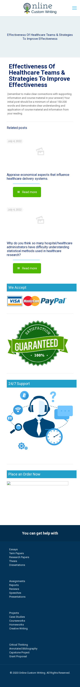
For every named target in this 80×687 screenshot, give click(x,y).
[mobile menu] (74, 8)
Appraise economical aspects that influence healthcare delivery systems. (38, 177)
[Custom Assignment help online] (40, 8)
